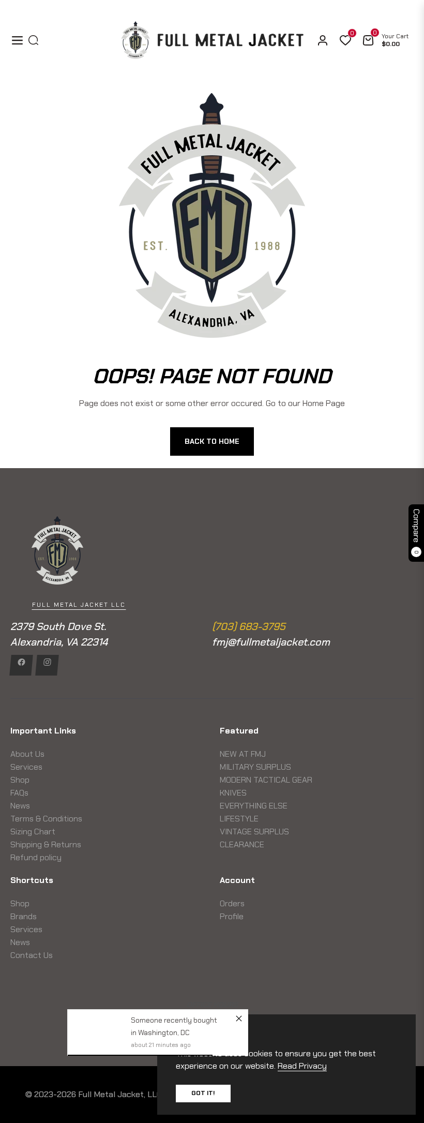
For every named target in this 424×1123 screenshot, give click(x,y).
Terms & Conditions (46, 818)
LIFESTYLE (239, 818)
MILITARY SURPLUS (255, 766)
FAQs (19, 792)
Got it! (203, 1093)
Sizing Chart (32, 831)
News (20, 805)
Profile (232, 916)
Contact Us (31, 955)
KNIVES (233, 792)
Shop (19, 779)
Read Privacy (302, 1065)
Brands (23, 916)
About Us (27, 753)
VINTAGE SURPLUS (254, 831)
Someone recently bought (174, 1020)
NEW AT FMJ (243, 753)
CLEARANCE (242, 844)
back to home (212, 441)
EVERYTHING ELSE (253, 805)
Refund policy (36, 857)
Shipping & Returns (45, 844)
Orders (232, 903)
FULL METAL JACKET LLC (79, 605)
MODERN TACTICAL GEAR (266, 779)
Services (26, 766)
